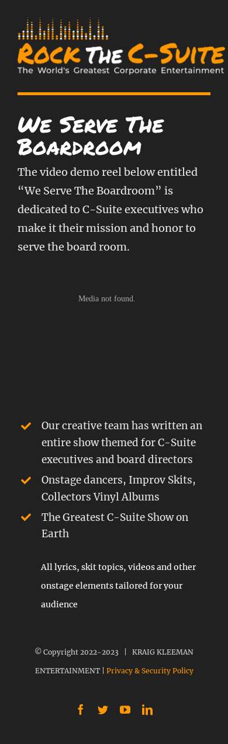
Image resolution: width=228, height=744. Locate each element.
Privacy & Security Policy (150, 670)
